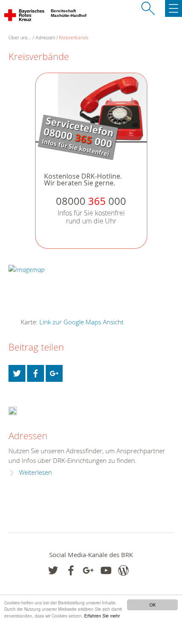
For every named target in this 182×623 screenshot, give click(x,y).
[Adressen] (12, 410)
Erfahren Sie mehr (102, 615)
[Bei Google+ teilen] (54, 373)
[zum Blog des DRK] (123, 570)
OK (152, 604)
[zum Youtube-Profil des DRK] (106, 570)
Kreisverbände (73, 37)
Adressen (45, 37)
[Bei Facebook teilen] (35, 373)
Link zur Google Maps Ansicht (81, 322)
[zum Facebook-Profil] (53, 570)
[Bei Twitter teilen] (16, 373)
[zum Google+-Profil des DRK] (88, 570)
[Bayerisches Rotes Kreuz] (25, 17)
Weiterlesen (35, 472)
